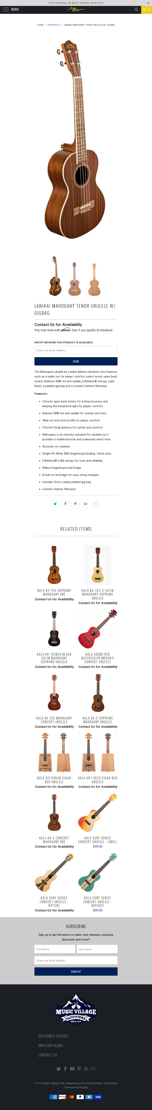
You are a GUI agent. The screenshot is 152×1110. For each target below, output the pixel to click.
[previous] (38, 140)
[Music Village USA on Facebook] (65, 1069)
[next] (113, 140)
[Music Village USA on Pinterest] (79, 1069)
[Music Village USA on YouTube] (72, 1069)
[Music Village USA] (76, 10)
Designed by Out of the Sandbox (84, 1083)
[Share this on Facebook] (65, 504)
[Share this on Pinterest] (75, 504)
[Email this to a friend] (95, 504)
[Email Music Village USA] (93, 1069)
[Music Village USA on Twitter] (59, 1069)
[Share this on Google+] (85, 504)
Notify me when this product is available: (63, 342)
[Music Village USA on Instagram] (86, 1069)
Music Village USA (53, 1083)
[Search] (136, 9)
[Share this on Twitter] (55, 504)
